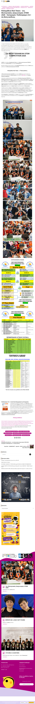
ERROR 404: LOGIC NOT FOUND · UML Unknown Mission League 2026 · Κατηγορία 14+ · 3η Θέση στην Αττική (16, 468)
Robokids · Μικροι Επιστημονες (14, 6)
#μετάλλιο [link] (3, 422)
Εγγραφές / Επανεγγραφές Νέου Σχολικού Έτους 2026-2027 (10, 460)
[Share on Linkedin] (18, 437)
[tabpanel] (17, 30)
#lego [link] (23, 422)
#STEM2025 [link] (20, 422)
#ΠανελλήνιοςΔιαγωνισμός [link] (9, 424)
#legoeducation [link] (26, 422)
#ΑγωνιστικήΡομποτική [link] (15, 422)
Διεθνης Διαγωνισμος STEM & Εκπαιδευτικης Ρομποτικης (21, 433)
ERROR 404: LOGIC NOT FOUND (15, 620)
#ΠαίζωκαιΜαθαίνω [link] (16, 424)
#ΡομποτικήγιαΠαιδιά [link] (8, 422)
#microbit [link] (25, 423)
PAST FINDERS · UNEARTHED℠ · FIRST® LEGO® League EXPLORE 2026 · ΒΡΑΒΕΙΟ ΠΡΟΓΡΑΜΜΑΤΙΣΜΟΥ (16, 464)
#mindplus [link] (2, 424)
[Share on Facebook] (14, 437)
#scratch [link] (28, 423)
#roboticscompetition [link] (4, 423)
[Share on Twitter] (16, 437)
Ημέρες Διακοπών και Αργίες (5, 462)
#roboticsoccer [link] (10, 423)
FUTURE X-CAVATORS (12, 653)
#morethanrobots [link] (14, 423)
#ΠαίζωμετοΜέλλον (17, 417)
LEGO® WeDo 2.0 (4, 6)
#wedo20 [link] (19, 423)
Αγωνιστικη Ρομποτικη (25, 6)
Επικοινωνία (4, 662)
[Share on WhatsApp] (20, 437)
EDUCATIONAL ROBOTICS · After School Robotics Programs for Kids (25, 669)
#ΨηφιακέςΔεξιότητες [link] (4, 425)
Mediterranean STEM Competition (11, 431)
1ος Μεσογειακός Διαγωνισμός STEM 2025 (17, 587)
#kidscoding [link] (31, 423)
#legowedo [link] (22, 423)
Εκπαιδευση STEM (24, 7)
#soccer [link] (30, 422)
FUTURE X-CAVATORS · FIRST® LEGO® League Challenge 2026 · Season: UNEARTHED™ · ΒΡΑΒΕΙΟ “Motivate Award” (16, 466)
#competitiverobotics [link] (11, 425)
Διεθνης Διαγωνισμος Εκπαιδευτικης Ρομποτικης (11, 7)
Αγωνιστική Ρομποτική (22, 666)
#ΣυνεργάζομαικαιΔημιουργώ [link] (23, 424)
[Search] (30, 454)
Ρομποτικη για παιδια (10, 8)
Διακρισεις (31, 6)
